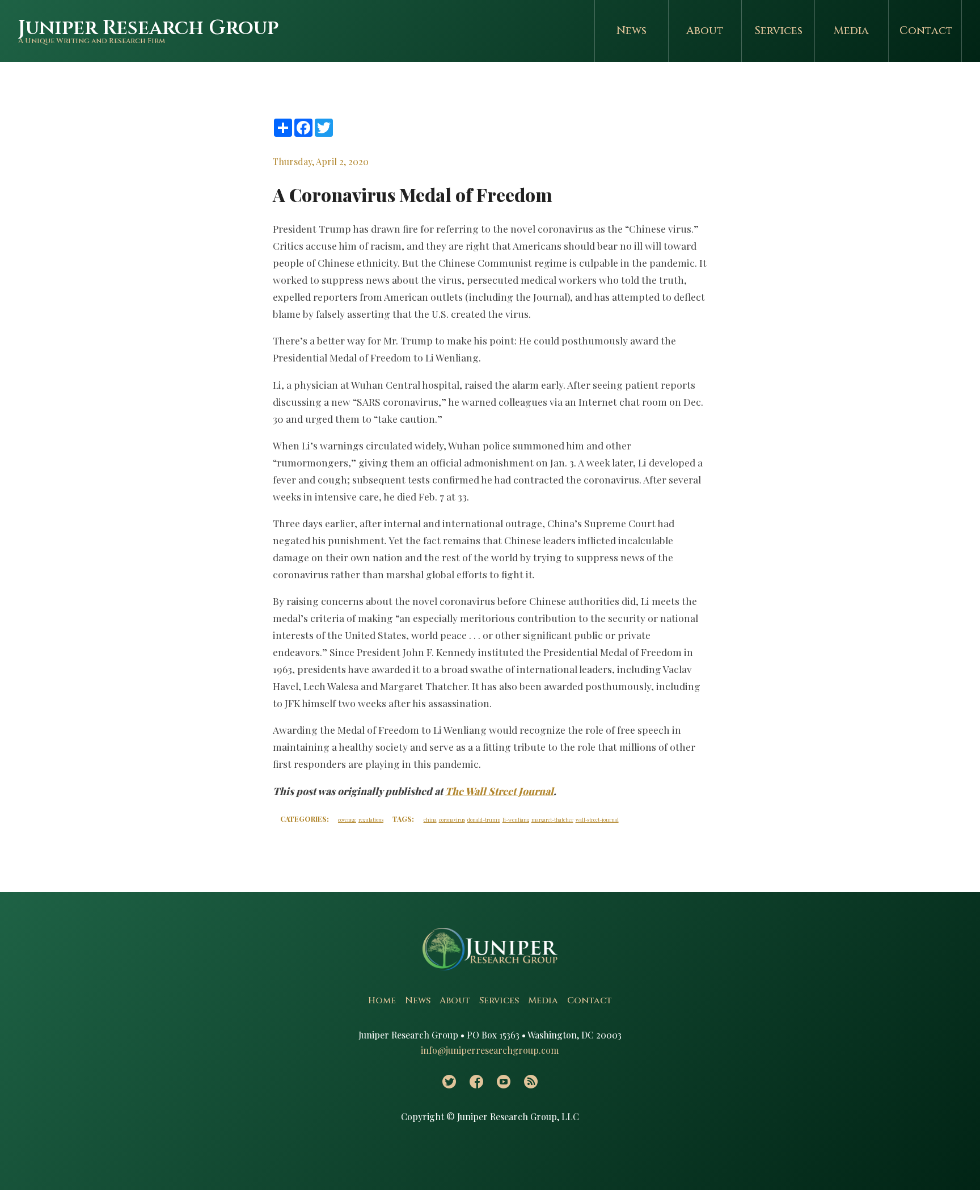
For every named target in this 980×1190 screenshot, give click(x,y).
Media (851, 30)
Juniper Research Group (148, 28)
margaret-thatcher (552, 819)
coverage (347, 819)
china (430, 819)
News (631, 30)
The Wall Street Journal (499, 790)
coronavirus (452, 819)
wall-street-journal (597, 819)
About (705, 30)
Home (382, 1000)
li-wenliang (515, 819)
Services (778, 30)
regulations (370, 819)
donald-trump (483, 819)
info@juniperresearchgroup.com (490, 1050)
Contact (926, 30)
